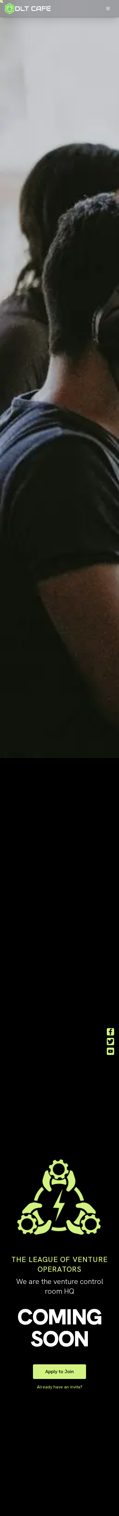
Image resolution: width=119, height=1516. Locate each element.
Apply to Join (59, 1371)
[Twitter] (110, 1041)
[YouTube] (110, 1051)
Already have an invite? (59, 1387)
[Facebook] (110, 1031)
